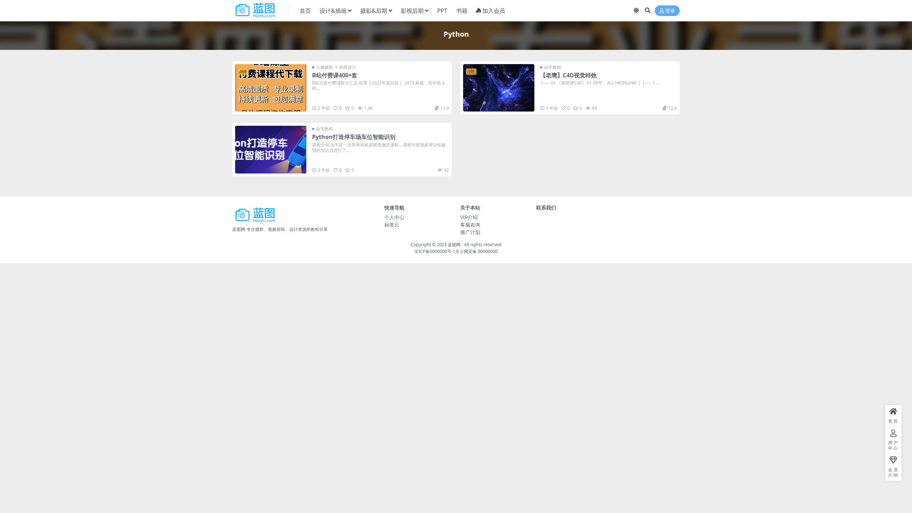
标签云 (391, 224)
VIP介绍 (469, 217)
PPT (442, 11)
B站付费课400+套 (334, 75)
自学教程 (552, 67)
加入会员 (493, 11)
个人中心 (394, 217)
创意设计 (347, 67)
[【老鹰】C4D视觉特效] (498, 88)
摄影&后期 (373, 11)
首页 (305, 11)
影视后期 (412, 11)
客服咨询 (470, 224)
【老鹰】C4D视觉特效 (568, 75)
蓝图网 (454, 245)
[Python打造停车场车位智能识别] (270, 149)
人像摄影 (324, 67)
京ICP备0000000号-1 (434, 251)
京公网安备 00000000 (476, 251)
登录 (670, 11)
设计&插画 (333, 11)
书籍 (461, 11)
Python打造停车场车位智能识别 (353, 137)
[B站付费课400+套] (270, 88)
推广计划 (470, 232)
